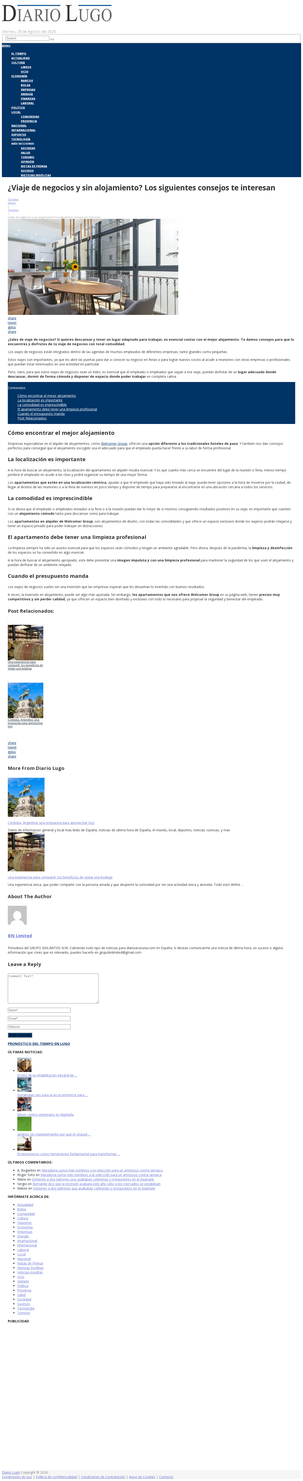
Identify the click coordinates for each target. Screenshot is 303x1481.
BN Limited (20, 935)
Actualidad (20, 58)
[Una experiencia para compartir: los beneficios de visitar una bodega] (151, 852)
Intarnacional (23, 130)
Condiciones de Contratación (103, 1477)
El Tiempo (18, 53)
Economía (19, 76)
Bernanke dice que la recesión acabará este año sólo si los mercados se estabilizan (96, 1184)
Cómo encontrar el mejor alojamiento (47, 395)
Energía (27, 94)
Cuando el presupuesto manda (41, 413)
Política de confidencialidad (56, 1477)
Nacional (19, 125)
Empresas (28, 89)
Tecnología (20, 139)
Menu (6, 45)
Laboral (27, 103)
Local (16, 112)
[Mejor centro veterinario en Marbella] (24, 1110)
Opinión (27, 161)
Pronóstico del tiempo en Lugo (39, 1043)
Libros (26, 67)
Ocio (24, 71)
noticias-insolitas (30, 1272)
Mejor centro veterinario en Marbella (45, 1114)
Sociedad (28, 148)
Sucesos (27, 170)
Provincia (29, 121)
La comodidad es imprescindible (42, 404)
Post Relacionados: (32, 418)
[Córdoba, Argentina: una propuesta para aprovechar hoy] (151, 798)
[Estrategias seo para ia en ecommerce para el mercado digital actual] (24, 1090)
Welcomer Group (114, 443)
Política (18, 107)
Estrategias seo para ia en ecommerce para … (52, 1095)
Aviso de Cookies (142, 1477)
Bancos (27, 80)
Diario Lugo (11, 1472)
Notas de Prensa (34, 166)
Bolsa (25, 85)
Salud (25, 152)
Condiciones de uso (17, 1477)
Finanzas (28, 98)
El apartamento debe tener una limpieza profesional (57, 409)
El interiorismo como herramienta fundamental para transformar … (68, 1154)
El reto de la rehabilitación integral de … (47, 1075)
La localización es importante (40, 400)
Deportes (18, 134)
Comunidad (30, 116)
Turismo (27, 157)
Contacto (166, 1477)
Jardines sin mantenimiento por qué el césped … (54, 1134)
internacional (27, 1245)
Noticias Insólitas (36, 175)
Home (12, 203)
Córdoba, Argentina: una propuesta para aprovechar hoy (51, 822)
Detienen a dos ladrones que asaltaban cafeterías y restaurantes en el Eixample (93, 1179)
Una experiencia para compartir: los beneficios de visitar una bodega (60, 877)
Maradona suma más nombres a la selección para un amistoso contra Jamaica (102, 1170)
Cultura (18, 62)
